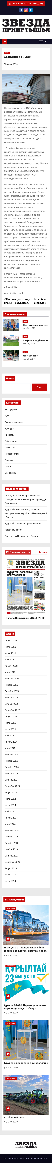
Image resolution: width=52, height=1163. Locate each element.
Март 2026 (10, 672)
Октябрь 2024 (12, 779)
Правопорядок (12, 453)
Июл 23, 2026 (29, 328)
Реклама (9, 460)
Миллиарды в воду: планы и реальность (17, 301)
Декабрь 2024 (12, 767)
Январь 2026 (11, 684)
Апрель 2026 (11, 666)
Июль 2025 (10, 722)
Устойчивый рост (13, 529)
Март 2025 (10, 748)
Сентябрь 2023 (12, 862)
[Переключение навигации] (41, 41)
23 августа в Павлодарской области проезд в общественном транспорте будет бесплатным (26, 499)
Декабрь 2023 (12, 843)
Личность (9, 434)
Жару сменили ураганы (35, 325)
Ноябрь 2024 (11, 773)
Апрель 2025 (11, 741)
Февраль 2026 (12, 678)
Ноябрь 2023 (11, 849)
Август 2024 (11, 792)
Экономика (10, 472)
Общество (10, 447)
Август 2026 (11, 640)
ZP (46, 1158)
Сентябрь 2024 (12, 786)
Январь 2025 (11, 760)
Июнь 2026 (10, 653)
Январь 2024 (11, 836)
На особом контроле (39, 301)
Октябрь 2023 (11, 855)
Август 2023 (11, 868)
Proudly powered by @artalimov (18, 1158)
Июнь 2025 (10, 729)
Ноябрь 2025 (11, 697)
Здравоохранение (14, 422)
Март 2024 (10, 824)
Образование (11, 441)
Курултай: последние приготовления (23, 523)
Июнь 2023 (10, 881)
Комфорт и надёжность (35, 340)
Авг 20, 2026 (12, 1013)
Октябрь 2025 (12, 704)
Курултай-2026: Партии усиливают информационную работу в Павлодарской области (26, 513)
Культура (9, 428)
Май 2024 (10, 811)
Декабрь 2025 (12, 691)
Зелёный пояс (30, 355)
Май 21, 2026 (29, 359)
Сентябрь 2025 (12, 710)
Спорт (8, 466)
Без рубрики (11, 409)
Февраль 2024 (12, 830)
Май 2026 (10, 659)
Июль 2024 (10, 798)
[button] (47, 41)
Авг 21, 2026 (11, 955)
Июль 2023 (10, 874)
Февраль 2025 (12, 754)
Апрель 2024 (11, 817)
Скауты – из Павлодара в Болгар (21, 536)
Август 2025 (11, 716)
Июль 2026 (10, 646)
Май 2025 (10, 735)
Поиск (10, 378)
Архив (43, 552)
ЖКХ (6, 53)
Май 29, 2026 (29, 343)
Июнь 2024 (10, 805)
